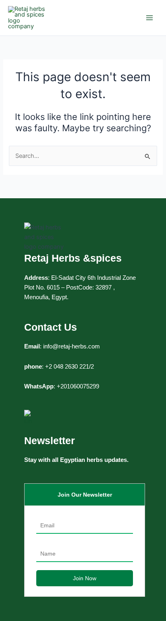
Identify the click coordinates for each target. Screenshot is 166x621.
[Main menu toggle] (149, 17)
